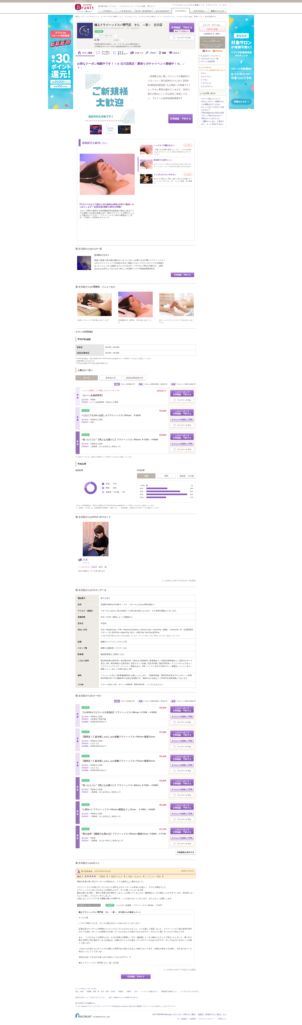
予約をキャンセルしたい (210, 118)
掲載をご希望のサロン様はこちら (212, 1014)
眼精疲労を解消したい (169, 991)
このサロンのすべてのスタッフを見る (180, 581)
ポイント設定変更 (208, 61)
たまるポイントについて (210, 56)
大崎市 (128, 991)
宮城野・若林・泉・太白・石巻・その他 (101, 991)
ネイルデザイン (207, 86)
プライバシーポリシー (206, 1019)
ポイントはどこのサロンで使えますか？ (212, 108)
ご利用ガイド (221, 1019)
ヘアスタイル (125, 11)
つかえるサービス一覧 (209, 59)
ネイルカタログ (162, 11)
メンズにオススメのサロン (189, 991)
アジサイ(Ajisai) (81, 1006)
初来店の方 (111, 378)
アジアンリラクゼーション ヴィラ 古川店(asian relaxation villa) (109, 1006)
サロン (203, 73)
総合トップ (79, 16)
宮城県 (120, 991)
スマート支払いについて (210, 99)
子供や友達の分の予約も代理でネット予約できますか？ (212, 114)
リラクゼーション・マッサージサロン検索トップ (104, 16)
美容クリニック (217, 11)
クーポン (204, 80)
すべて (87, 378)
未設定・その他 (186, 476)
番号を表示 (105, 598)
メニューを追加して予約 (182, 419)
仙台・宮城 (79, 991)
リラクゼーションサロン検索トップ (189, 5)
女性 (146, 476)
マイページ (212, 5)
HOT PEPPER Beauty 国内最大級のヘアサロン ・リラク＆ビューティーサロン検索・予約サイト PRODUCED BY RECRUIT (84, 8)
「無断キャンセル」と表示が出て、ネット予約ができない (212, 122)
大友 (85, 559)
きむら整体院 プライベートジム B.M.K (146, 1006)
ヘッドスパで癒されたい (149, 991)
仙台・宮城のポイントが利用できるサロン (124, 997)
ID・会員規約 (182, 1019)
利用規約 (193, 1019)
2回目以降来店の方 (134, 378)
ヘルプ (223, 5)
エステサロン (199, 11)
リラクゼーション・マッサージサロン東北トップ (142, 16)
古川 (135, 991)
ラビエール (171, 1006)
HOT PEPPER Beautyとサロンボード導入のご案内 (174, 1014)
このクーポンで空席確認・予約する (182, 393)
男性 (166, 476)
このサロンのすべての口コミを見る (181, 970)
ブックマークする (184, 37)
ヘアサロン (107, 11)
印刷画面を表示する (185, 852)
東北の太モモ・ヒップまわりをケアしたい (90, 997)
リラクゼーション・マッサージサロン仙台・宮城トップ (182, 16)
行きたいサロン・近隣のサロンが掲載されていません (212, 102)
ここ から (163, 1006)
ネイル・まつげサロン (143, 11)
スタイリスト (206, 76)
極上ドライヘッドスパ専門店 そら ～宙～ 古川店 (128, 24)
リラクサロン (180, 11)
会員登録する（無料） (212, 34)
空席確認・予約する (181, 29)
